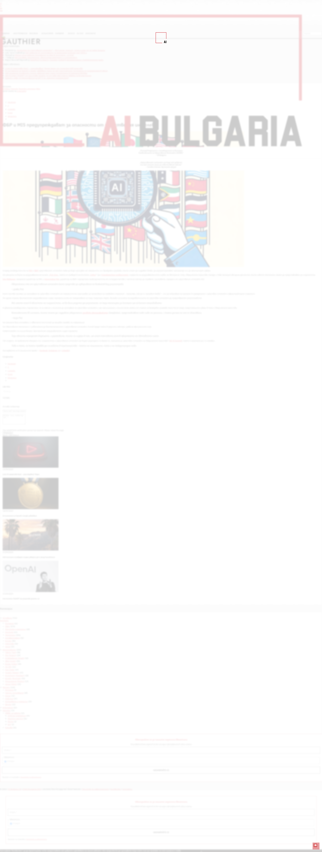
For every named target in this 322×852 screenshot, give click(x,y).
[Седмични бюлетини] (315, 845)
